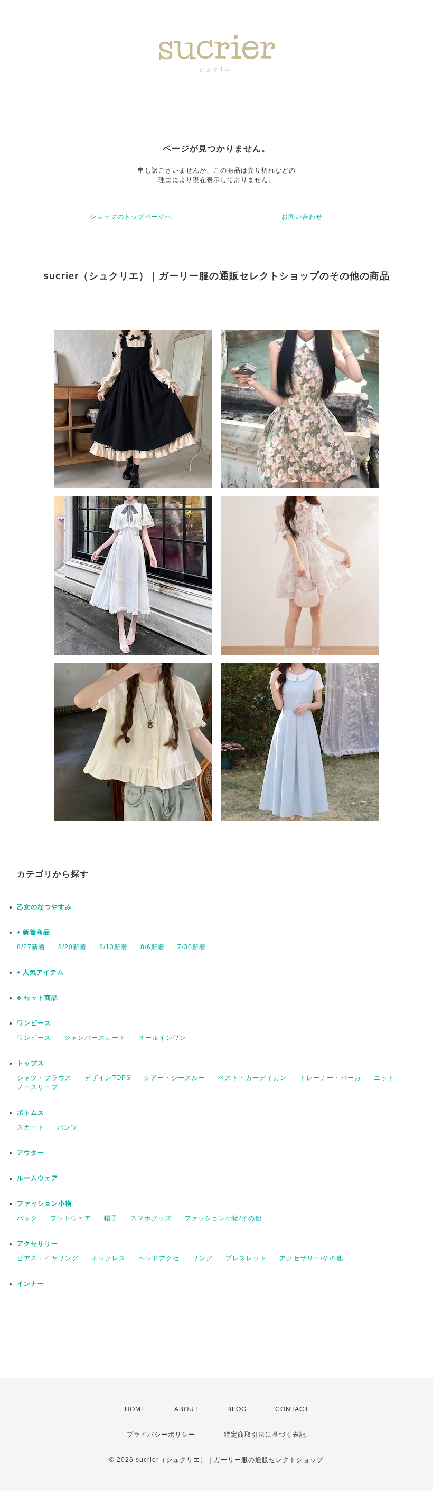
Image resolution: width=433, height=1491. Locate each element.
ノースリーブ (37, 1087)
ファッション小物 (44, 1203)
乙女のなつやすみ (44, 907)
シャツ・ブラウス (44, 1078)
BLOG (237, 1409)
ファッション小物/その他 (223, 1218)
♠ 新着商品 (33, 932)
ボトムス (30, 1112)
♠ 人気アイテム (40, 972)
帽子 (111, 1218)
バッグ (27, 1218)
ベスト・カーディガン (252, 1078)
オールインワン (162, 1037)
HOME (135, 1409)
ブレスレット (246, 1258)
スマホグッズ (151, 1218)
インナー (30, 1283)
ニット (384, 1078)
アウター (30, 1153)
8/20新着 (72, 947)
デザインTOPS (107, 1078)
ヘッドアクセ (159, 1258)
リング (202, 1258)
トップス (30, 1063)
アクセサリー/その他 (311, 1258)
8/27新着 (31, 947)
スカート (30, 1127)
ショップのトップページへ (131, 217)
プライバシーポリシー (161, 1434)
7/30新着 (191, 947)
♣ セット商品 (37, 997)
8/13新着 (113, 947)
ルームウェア (37, 1178)
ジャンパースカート (95, 1037)
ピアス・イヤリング (48, 1258)
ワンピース (34, 1023)
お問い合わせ (302, 217)
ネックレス (108, 1258)
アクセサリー (37, 1243)
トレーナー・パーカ (330, 1078)
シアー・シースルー (174, 1078)
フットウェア (70, 1218)
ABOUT (186, 1409)
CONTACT (292, 1409)
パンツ (67, 1127)
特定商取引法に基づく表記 (265, 1434)
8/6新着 (152, 947)
